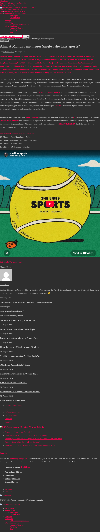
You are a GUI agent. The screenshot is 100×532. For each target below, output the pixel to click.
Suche (26, 36)
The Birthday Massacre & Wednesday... (19, 374)
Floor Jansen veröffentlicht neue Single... (19, 347)
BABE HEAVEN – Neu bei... (13, 382)
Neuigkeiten (9, 11)
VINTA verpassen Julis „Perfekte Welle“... (20, 356)
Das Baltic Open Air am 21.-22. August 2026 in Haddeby (27, 435)
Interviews (8, 22)
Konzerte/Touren (16, 28)
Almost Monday (6, 267)
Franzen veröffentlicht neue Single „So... (19, 338)
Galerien (8, 20)
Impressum (9, 409)
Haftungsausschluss (12, 412)
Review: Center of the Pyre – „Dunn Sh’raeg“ (22, 442)
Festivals (13, 30)
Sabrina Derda (8, 52)
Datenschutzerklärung (13, 406)
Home (2, 39)
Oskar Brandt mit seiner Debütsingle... (18, 329)
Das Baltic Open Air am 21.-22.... (12, 5)
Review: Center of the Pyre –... (11, 9)
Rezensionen (9, 13)
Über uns (8, 419)
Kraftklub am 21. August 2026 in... (13, 11)
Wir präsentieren (11, 26)
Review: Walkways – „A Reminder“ (13, 3)
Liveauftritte (15, 18)
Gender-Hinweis (11, 415)
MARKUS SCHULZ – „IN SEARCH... (18, 320)
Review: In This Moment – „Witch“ (13, 13)
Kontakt (8, 422)
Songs (12, 32)
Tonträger (14, 16)
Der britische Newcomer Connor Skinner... (20, 391)
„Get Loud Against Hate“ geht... (15, 365)
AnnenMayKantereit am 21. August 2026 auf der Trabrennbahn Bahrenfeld (33, 439)
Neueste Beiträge (37, 427)
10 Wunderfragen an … (19, 24)
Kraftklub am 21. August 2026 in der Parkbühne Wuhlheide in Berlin (31, 445)
